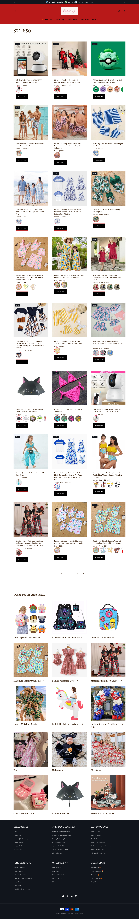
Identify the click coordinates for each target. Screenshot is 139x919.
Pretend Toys (18, 885)
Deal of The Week (58, 875)
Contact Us (17, 835)
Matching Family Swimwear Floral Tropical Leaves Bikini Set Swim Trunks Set (108, 343)
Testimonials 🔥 (96, 878)
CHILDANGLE (21, 826)
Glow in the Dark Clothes (60, 849)
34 (78, 573)
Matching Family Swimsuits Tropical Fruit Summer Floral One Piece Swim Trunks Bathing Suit (29, 277)
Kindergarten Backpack (25, 637)
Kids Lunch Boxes (20, 875)
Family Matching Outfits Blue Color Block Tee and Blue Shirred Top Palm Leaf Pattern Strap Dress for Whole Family (68, 476)
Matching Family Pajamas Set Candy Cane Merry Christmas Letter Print (67, 81)
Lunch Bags (18, 882)
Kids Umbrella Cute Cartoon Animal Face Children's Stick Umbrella (29, 410)
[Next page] (83, 573)
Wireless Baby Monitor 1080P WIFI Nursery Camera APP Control (29, 81)
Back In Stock (57, 878)
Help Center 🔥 (96, 867)
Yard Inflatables (96, 839)
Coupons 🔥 (95, 875)
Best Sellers (56, 871)
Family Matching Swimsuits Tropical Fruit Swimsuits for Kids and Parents (107, 542)
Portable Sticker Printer (22, 889)
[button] (16, 11)
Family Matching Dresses (61, 831)
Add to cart (22, 96)
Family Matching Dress (64, 680)
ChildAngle (67, 913)
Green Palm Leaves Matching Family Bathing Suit (106, 210)
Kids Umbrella (59, 813)
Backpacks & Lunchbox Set (23, 878)
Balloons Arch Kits (97, 849)
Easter (17, 770)
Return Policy (18, 842)
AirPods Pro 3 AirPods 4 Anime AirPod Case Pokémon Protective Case (107, 81)
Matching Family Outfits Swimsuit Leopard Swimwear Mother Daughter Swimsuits (68, 146)
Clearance (55, 882)
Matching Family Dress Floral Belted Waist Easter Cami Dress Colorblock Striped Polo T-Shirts (68, 211)
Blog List (94, 882)
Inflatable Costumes (98, 842)
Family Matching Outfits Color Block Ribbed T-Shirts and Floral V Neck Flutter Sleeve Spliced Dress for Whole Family (30, 344)
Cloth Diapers (57, 853)
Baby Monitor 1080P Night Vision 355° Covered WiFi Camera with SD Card (107, 410)
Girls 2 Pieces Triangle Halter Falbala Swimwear (68, 410)
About (16, 831)
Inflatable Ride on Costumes (66, 723)
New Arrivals (56, 867)
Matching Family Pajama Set (105, 680)
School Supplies (19, 867)
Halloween (57, 770)
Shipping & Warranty (21, 839)
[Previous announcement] (14, 2)
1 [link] (55, 573)
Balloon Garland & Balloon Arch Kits (107, 725)
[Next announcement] (125, 2)
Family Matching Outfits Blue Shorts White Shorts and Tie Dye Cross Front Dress (30, 211)
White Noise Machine (98, 853)
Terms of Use (18, 849)
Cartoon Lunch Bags (101, 637)
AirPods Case (95, 831)
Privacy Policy (18, 846)
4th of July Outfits (58, 846)
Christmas (96, 770)
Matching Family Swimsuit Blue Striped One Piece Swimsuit (108, 145)
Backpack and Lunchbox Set (66, 637)
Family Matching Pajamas (61, 839)
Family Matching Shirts (25, 723)
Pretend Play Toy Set (101, 813)
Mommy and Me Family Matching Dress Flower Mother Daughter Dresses (69, 276)
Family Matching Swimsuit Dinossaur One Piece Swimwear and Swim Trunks (68, 542)
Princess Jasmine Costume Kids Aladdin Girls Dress (30, 474)
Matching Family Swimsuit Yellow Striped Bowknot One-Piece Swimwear (68, 342)
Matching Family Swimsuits (27, 680)
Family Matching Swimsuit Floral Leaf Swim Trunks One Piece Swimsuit (30, 145)
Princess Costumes (58, 842)
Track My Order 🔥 (97, 871)
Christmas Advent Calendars (101, 846)
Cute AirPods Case (23, 813)
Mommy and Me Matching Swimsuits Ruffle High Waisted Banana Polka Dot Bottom (107, 475)
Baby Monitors (96, 835)
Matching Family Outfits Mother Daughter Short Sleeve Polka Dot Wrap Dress (107, 277)
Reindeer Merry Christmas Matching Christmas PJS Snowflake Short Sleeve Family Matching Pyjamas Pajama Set (30, 543)
